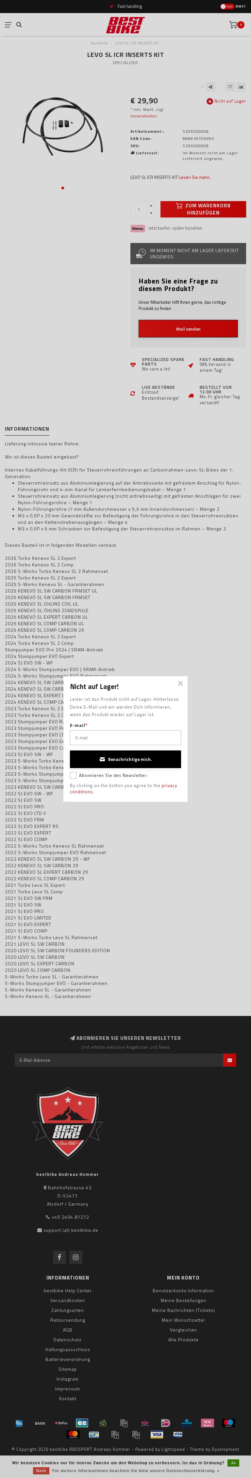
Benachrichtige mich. (130, 759)
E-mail (79, 725)
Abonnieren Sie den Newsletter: (113, 775)
